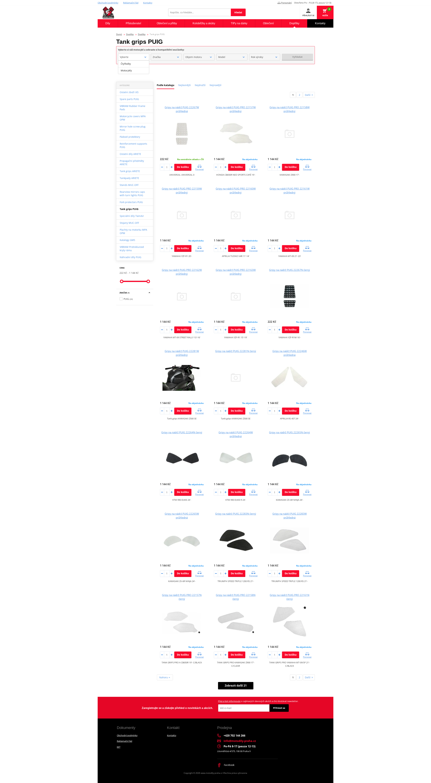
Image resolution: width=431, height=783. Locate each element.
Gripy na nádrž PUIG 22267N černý (289, 270)
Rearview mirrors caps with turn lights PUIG (132, 193)
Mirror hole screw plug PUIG (132, 128)
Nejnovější (215, 85)
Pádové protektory (130, 136)
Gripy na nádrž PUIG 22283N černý (235, 513)
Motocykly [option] (126, 70)
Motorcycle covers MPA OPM (133, 118)
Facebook (228, 765)
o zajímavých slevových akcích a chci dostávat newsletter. (258, 701)
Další (307, 94)
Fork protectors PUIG (131, 202)
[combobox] (133, 57)
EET (118, 746)
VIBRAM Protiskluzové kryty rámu (132, 248)
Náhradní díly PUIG (130, 257)
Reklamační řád (130, 2)
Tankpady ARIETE (129, 178)
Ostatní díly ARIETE (130, 154)
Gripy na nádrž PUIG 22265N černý (289, 432)
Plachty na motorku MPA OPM (133, 231)
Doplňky (130, 34)
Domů (119, 34)
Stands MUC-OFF (129, 185)
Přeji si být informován (229, 701)
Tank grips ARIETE (130, 171)
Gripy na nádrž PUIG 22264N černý (181, 432)
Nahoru (164, 677)
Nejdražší (200, 85)
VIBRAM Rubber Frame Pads (132, 107)
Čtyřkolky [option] (126, 63)
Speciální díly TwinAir (132, 216)
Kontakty (147, 2)
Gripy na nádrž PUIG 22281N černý (235, 351)
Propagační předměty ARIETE (132, 162)
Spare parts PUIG (129, 99)
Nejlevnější (184, 85)
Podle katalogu (165, 85)
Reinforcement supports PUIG (133, 145)
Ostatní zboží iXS (129, 92)
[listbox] (133, 67)
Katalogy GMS (127, 240)
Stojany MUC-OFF (129, 222)
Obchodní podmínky (108, 2)
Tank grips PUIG (129, 209)
